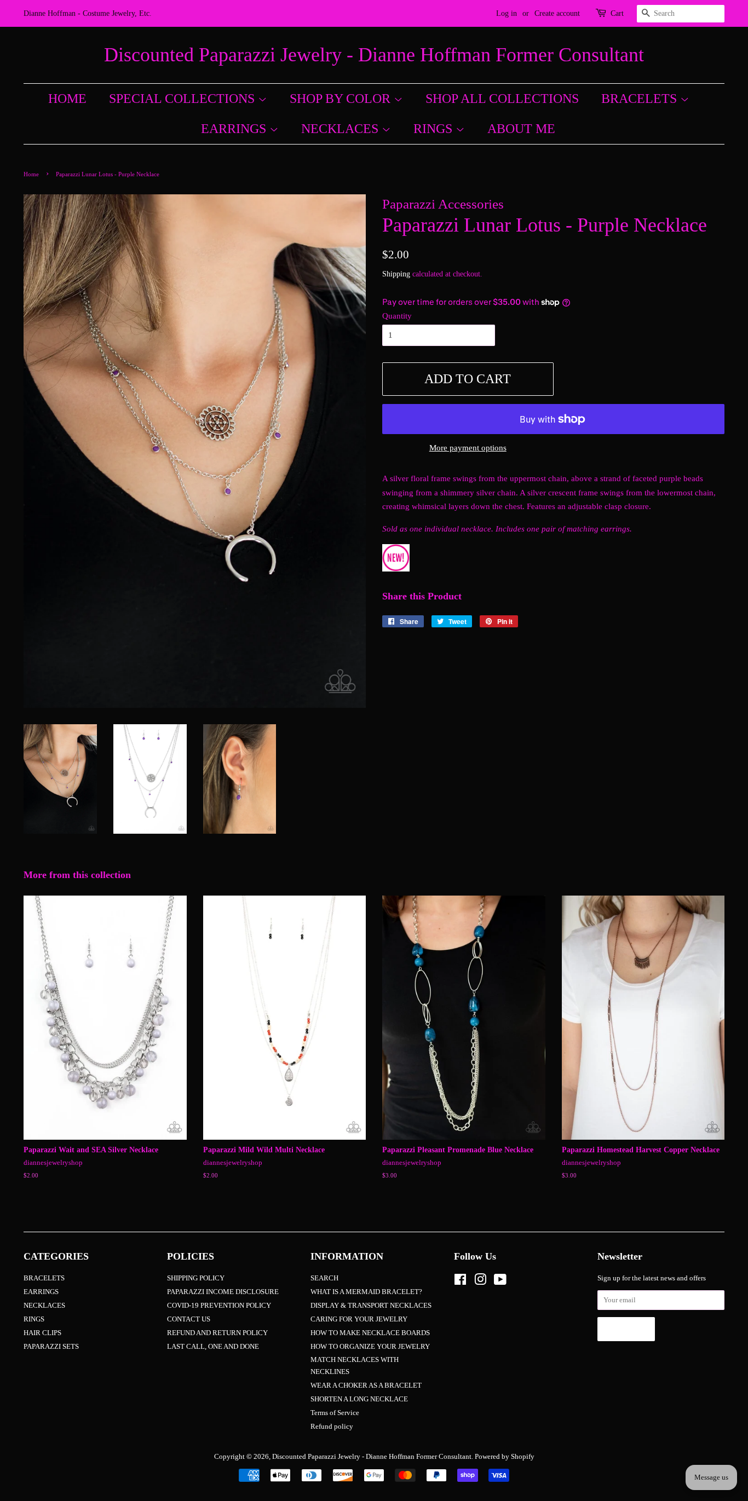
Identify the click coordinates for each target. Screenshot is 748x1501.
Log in (506, 13)
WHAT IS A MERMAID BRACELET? (366, 1292)
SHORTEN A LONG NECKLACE (359, 1399)
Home (31, 174)
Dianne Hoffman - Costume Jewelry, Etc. (88, 13)
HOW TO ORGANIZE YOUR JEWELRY (370, 1346)
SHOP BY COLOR (342, 98)
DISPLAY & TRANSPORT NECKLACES (370, 1305)
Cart (617, 13)
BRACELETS (640, 98)
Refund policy (331, 1426)
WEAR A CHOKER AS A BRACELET (366, 1385)
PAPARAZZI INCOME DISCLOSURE (223, 1292)
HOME (67, 98)
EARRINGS (235, 129)
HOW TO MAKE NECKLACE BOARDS (370, 1333)
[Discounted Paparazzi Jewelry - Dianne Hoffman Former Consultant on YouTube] (500, 1282)
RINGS (434, 129)
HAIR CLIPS (42, 1333)
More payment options (468, 447)
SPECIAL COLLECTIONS (183, 98)
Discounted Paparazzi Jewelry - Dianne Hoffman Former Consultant (374, 55)
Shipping (396, 274)
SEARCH (324, 1278)
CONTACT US (188, 1319)
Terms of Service (334, 1413)
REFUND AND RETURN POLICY (217, 1333)
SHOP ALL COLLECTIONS (502, 98)
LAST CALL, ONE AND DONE (213, 1346)
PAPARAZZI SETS (51, 1346)
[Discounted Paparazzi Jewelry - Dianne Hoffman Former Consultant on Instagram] (480, 1282)
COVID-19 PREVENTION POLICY (219, 1305)
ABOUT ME (521, 129)
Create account (557, 13)
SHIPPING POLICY (196, 1278)
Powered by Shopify (504, 1456)
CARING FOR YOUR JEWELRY (358, 1319)
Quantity (397, 315)
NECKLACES (341, 129)
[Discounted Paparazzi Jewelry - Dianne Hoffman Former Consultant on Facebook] (460, 1282)
